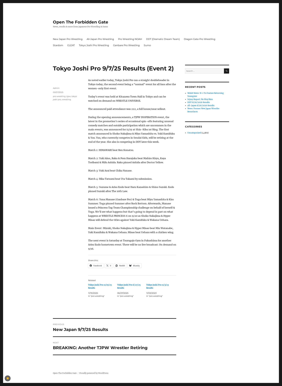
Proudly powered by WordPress (93, 373)
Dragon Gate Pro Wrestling (199, 39)
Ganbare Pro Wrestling (126, 45)
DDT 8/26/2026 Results (198, 102)
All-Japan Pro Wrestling (100, 39)
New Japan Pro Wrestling (68, 39)
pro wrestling (59, 96)
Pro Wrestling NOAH (130, 39)
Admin (56, 88)
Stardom (58, 45)
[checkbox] (8, 378)
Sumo (147, 45)
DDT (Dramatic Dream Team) (163, 39)
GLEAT (71, 45)
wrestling (66, 99)
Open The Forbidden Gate (80, 22)
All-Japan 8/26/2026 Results (200, 105)
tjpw (68, 96)
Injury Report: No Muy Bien (200, 99)
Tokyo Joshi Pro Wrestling (94, 45)
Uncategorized (194, 133)
